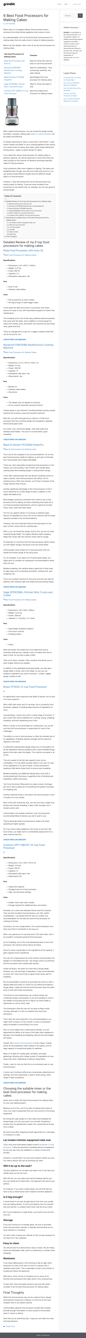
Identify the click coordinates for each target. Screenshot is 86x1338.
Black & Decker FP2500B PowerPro (20, 208)
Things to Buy (77, 4)
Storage (12, 229)
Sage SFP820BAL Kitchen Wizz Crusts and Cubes (25, 211)
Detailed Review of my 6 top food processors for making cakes (28, 201)
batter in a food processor (41, 134)
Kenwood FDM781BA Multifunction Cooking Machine (13, 70)
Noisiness (12, 234)
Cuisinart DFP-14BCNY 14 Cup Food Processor (24, 215)
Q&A (66, 4)
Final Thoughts (11, 236)
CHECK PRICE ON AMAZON (14, 340)
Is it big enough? (14, 227)
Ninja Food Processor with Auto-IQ (20, 204)
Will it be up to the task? (17, 225)
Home (59, 4)
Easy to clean (13, 232)
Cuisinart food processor (23, 1043)
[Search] (80, 15)
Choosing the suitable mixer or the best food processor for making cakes (27, 219)
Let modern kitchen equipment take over (22, 222)
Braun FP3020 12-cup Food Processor (21, 213)
